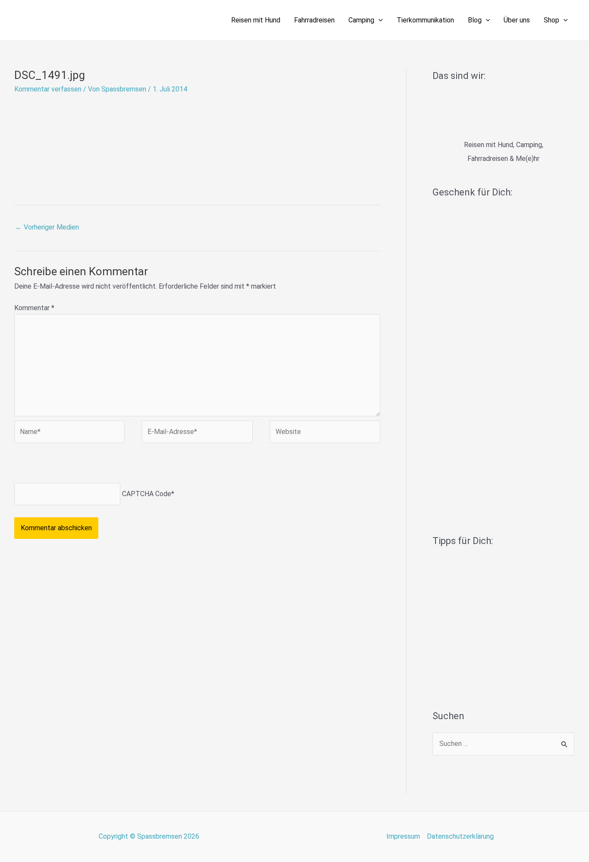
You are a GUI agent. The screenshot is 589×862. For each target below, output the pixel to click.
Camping (361, 20)
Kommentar (34, 308)
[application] (378, 20)
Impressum (403, 836)
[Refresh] (76, 465)
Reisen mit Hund (255, 20)
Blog (475, 20)
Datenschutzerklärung (460, 836)
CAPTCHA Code (146, 494)
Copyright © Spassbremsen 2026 (149, 836)
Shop (551, 20)
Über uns (517, 20)
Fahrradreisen (314, 20)
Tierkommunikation (425, 20)
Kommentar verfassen (47, 89)
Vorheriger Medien (47, 227)
